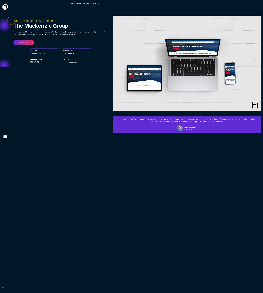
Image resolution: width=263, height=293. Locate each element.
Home (73, 3)
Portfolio (79, 3)
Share (5, 287)
